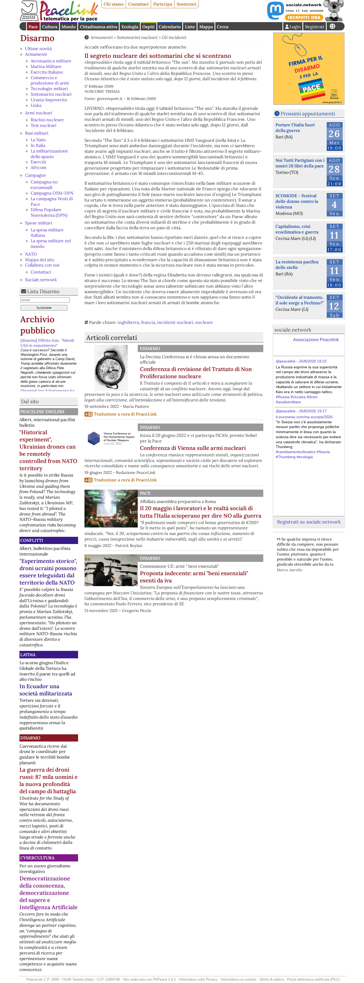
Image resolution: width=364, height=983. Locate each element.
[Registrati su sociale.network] (305, 19)
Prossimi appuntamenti (308, 113)
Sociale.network (41, 279)
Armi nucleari (38, 112)
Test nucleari (43, 125)
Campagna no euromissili (44, 184)
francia (148, 322)
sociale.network (292, 330)
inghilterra (128, 322)
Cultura (49, 26)
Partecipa (162, 4)
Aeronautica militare (51, 60)
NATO (31, 254)
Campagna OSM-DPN (52, 193)
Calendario (170, 26)
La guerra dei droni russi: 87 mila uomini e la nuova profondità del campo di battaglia (48, 780)
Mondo (69, 26)
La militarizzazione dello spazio (49, 153)
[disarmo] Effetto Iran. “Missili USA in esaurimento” (47, 343)
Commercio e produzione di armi (50, 80)
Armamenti (36, 54)
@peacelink (286, 361)
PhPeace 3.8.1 (164, 979)
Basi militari (36, 133)
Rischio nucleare (47, 119)
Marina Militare (46, 66)
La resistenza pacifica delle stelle (297, 264)
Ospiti (148, 26)
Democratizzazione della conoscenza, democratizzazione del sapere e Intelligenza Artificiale (48, 893)
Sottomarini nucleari (51, 94)
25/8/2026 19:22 (313, 361)
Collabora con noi (42, 265)
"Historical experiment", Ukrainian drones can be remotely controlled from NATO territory (48, 450)
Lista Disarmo (43, 291)
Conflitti (31, 540)
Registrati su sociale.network (309, 522)
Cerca (222, 26)
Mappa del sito (39, 259)
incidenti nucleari (175, 322)
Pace (33, 26)
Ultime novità (38, 48)
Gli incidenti (174, 37)
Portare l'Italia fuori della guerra (295, 127)
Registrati (314, 26)
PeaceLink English (42, 411)
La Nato (38, 139)
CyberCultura (37, 857)
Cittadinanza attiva (98, 26)
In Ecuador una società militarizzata (45, 690)
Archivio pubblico (37, 325)
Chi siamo (114, 4)
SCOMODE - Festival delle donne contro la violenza (297, 201)
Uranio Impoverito (49, 99)
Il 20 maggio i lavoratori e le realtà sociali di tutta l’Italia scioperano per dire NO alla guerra (200, 512)
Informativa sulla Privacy (198, 979)
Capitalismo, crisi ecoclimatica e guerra (297, 229)
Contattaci (138, 4)
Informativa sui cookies (239, 979)
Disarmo (37, 38)
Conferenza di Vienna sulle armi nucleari (193, 448)
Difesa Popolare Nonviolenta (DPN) (49, 212)
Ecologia (130, 26)
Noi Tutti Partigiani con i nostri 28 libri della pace (300, 163)
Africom (38, 167)
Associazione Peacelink (316, 339)
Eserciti (38, 161)
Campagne (35, 175)
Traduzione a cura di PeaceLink (125, 414)
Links (36, 105)
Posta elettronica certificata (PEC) (313, 979)
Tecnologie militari (49, 88)
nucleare (204, 322)
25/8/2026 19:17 (313, 411)
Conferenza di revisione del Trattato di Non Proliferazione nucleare (196, 372)
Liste (190, 26)
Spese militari (38, 222)
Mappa (206, 26)
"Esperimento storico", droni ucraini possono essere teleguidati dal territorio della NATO (48, 571)
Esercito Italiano (47, 72)
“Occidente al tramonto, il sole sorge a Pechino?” (300, 300)
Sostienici (186, 4)
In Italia (38, 145)
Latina (27, 654)
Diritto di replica (272, 979)
